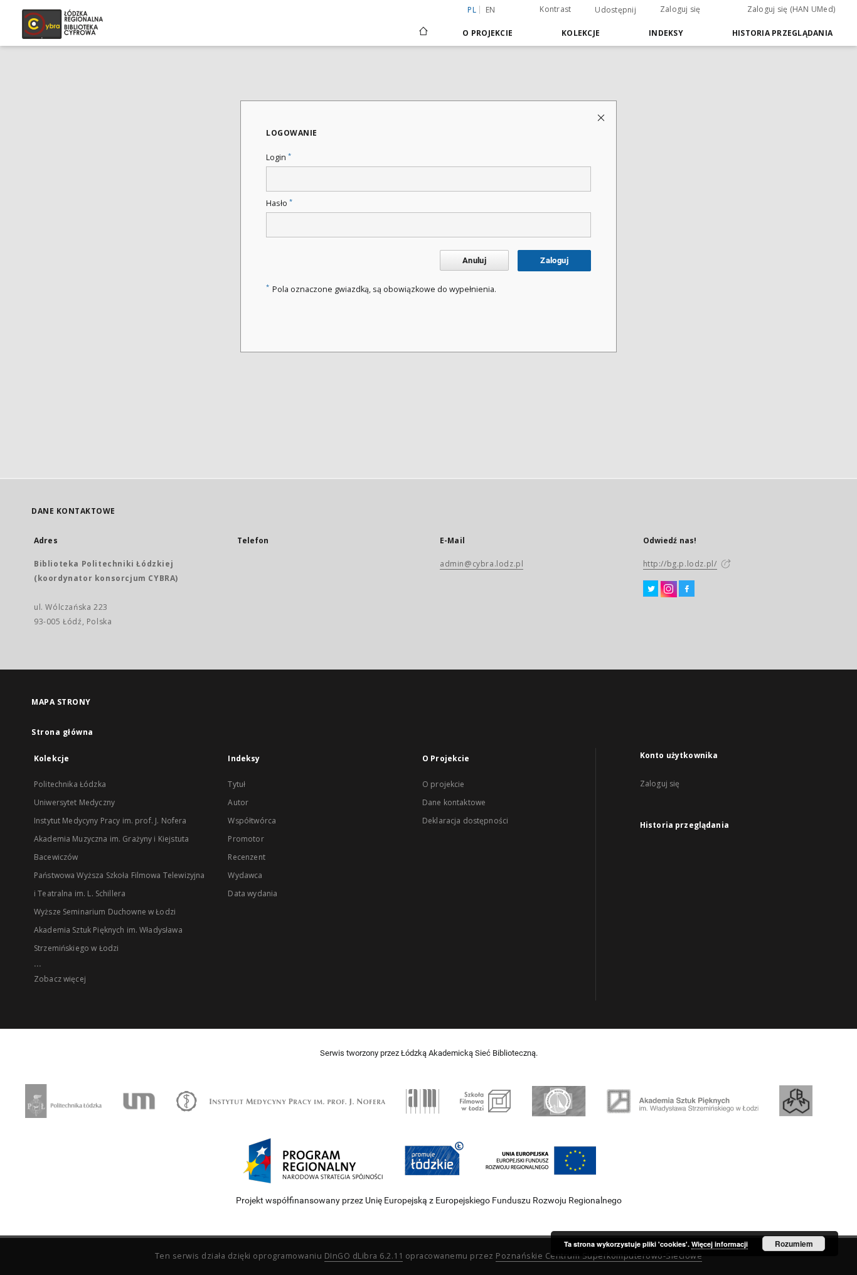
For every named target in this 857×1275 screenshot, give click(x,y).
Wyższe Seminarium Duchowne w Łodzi (105, 911)
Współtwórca (252, 820)
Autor (238, 802)
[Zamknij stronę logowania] (602, 117)
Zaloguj (554, 260)
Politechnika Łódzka (70, 784)
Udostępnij (615, 10)
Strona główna (62, 732)
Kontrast (555, 9)
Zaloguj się (680, 9)
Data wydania (252, 893)
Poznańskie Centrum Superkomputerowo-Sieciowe (599, 1256)
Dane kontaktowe (454, 802)
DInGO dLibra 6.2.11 (363, 1256)
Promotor (245, 838)
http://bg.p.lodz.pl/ (680, 563)
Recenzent (246, 857)
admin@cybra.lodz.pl (481, 563)
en (491, 10)
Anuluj (474, 260)
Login (278, 157)
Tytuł (236, 784)
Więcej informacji (719, 1244)
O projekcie (443, 784)
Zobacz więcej (60, 979)
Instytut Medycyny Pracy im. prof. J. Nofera (110, 820)
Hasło (279, 203)
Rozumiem (794, 1243)
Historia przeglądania (782, 33)
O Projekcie (487, 33)
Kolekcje (581, 33)
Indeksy (666, 33)
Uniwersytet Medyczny (74, 802)
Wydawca (245, 875)
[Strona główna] (423, 26)
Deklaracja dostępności (465, 820)
